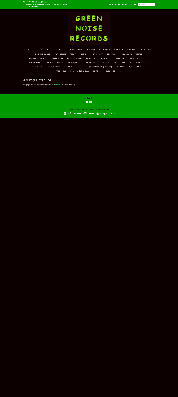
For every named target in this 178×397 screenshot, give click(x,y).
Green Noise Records (88, 109)
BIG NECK (91, 50)
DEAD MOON (104, 50)
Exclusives (61, 50)
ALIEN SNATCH (76, 50)
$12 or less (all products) (100, 67)
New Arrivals (30, 50)
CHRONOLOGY (90, 62)
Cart (134, 4)
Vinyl (59, 62)
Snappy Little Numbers (86, 58)
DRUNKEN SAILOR (42, 54)
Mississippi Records (38, 58)
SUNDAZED (105, 58)
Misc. (105, 62)
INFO (121, 71)
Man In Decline (125, 54)
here (58, 84)
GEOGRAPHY (73, 62)
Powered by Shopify (102, 109)
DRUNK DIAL (146, 50)
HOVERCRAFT (97, 54)
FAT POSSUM (60, 54)
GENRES (69, 67)
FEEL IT (73, 54)
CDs (114, 62)
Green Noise (46, 50)
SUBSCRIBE (110, 71)
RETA (69, 58)
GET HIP (84, 54)
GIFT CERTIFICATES (137, 67)
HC (131, 62)
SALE (81, 67)
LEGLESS (111, 54)
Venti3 (145, 58)
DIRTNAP (131, 50)
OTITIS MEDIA (57, 58)
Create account (122, 4)
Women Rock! (54, 67)
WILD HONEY (34, 62)
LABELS (48, 62)
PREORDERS (61, 71)
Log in (111, 4)
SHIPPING (97, 71)
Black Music (37, 67)
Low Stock (120, 67)
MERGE (139, 54)
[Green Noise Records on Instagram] (90, 102)
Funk (138, 62)
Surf (146, 62)
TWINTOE (134, 58)
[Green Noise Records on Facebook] (86, 102)
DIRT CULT (118, 50)
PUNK (123, 62)
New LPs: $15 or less (79, 71)
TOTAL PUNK (120, 58)
